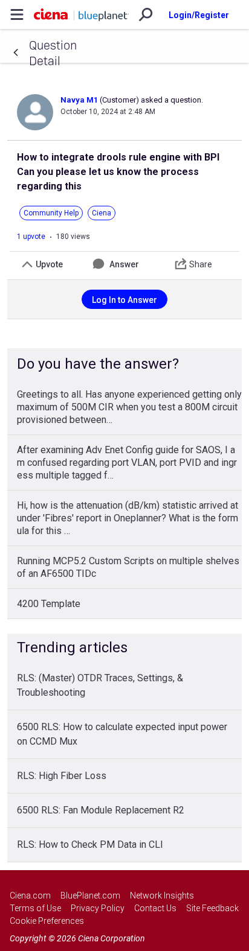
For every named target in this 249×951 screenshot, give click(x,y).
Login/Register (199, 15)
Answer (124, 264)
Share (200, 264)
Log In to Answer (124, 300)
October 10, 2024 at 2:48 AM (107, 111)
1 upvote (31, 236)
